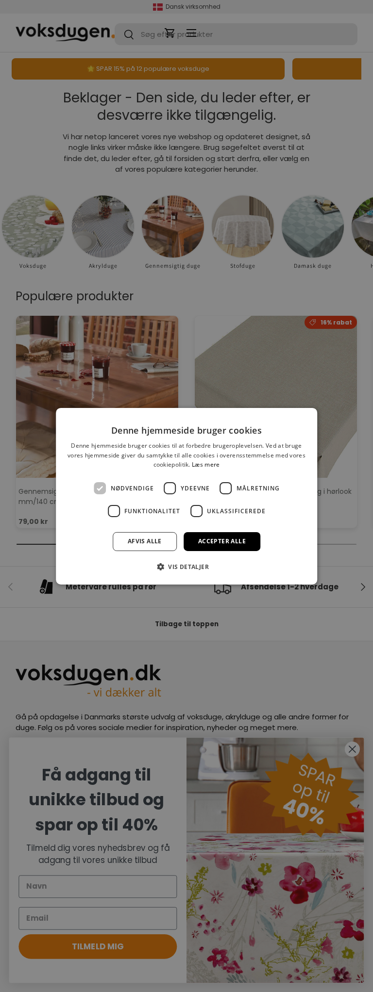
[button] (186, 566)
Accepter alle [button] (222, 541)
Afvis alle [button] (145, 541)
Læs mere (206, 464)
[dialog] (186, 495)
